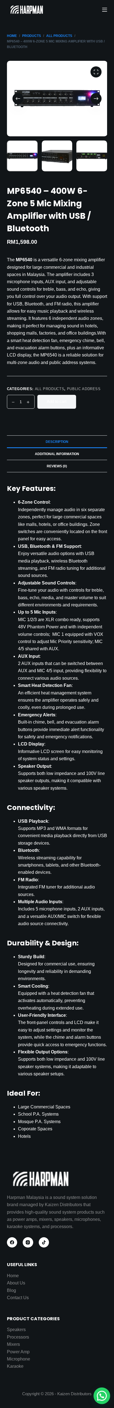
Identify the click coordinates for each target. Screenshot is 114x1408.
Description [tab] (57, 442)
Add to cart (56, 401)
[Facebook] (12, 1242)
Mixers (13, 1344)
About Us (16, 1283)
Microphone (18, 1359)
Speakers (16, 1329)
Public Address (84, 389)
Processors (18, 1337)
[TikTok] (44, 1242)
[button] (102, 1395)
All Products (49, 389)
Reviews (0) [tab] (57, 466)
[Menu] (104, 9)
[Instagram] (28, 1242)
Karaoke (15, 1366)
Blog (11, 1290)
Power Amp (18, 1351)
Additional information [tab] (57, 454)
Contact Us (18, 1297)
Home (13, 1275)
